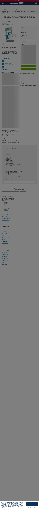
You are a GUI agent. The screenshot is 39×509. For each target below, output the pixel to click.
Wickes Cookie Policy (7, 507)
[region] (19, 505)
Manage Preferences (31, 507)
